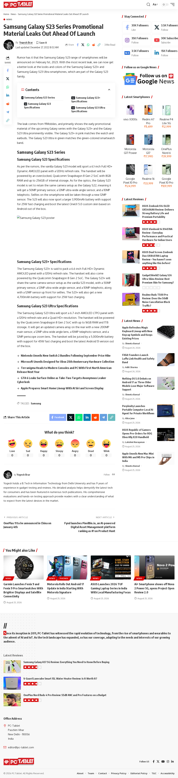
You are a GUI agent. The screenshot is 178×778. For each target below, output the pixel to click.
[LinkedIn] (172, 761)
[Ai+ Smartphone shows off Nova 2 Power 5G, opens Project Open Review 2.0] (154, 567)
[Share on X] (82, 45)
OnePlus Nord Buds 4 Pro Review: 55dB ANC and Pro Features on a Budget (64, 695)
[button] (148, 4)
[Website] (113, 474)
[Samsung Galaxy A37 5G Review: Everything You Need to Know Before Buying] (12, 666)
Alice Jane (130, 418)
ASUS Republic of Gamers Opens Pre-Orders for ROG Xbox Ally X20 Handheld (137, 433)
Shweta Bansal (132, 343)
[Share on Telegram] (7, 112)
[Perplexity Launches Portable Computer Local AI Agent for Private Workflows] (166, 410)
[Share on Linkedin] (7, 95)
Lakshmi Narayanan (135, 442)
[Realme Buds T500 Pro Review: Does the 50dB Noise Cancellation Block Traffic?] (131, 299)
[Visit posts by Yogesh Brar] (8, 45)
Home (6, 14)
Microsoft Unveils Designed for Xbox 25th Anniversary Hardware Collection (67, 361)
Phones (64, 578)
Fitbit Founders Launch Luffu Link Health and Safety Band (138, 358)
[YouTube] (163, 761)
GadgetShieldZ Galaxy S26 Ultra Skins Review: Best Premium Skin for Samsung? (158, 279)
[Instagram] (136, 40)
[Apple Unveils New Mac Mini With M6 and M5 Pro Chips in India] (166, 458)
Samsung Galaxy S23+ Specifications (85, 99)
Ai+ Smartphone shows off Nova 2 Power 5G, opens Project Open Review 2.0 (154, 588)
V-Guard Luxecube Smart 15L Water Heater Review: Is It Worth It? (60, 678)
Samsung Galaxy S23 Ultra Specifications (88, 109)
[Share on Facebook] (77, 45)
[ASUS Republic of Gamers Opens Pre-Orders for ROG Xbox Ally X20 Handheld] (166, 434)
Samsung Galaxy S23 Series (39, 97)
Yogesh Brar (26, 42)
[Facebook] (136, 27)
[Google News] (136, 53)
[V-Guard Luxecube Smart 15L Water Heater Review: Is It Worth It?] (12, 683)
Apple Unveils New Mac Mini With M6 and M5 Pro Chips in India (138, 457)
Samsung (36, 403)
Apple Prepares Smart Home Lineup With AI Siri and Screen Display (62, 388)
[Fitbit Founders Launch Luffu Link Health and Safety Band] (166, 359)
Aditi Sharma (131, 367)
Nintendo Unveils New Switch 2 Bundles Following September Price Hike (66, 355)
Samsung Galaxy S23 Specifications (37, 105)
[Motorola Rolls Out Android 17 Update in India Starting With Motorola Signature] (67, 567)
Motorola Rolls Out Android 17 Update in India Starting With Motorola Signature (65, 588)
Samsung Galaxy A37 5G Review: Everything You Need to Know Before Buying (66, 662)
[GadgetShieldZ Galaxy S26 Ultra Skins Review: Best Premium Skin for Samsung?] (131, 279)
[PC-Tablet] (18, 4)
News (13, 14)
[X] (158, 761)
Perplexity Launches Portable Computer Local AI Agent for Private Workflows (138, 410)
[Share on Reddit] (93, 45)
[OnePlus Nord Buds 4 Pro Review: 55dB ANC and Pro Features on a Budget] (12, 699)
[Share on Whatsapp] (88, 45)
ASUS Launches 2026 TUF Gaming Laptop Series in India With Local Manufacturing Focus (111, 588)
